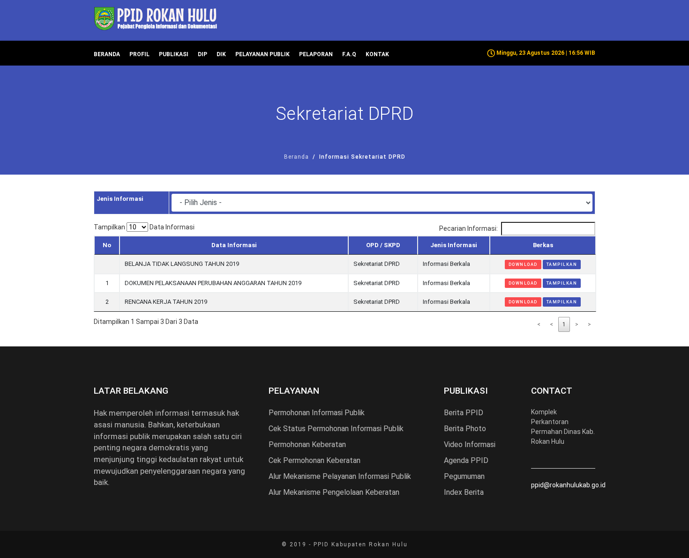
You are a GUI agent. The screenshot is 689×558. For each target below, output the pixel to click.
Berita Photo (465, 428)
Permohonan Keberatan (307, 444)
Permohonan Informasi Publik (317, 412)
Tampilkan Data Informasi (144, 227)
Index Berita (464, 492)
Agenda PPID (466, 460)
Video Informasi (469, 444)
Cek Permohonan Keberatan (314, 460)
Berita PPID (463, 412)
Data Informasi (234, 245)
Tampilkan (562, 264)
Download (523, 264)
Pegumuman (464, 476)
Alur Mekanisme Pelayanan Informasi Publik (340, 476)
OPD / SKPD (383, 245)
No (107, 245)
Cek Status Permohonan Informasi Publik (336, 428)
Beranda (296, 157)
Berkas (543, 245)
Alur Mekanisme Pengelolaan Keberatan (334, 492)
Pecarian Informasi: (468, 228)
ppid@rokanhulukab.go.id (568, 485)
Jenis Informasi (453, 245)
